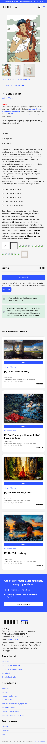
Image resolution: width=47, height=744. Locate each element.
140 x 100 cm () (14, 201)
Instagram (5, 730)
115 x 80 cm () (13, 193)
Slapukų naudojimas (9, 696)
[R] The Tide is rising (15, 553)
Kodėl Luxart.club (8, 700)
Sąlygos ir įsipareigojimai (11, 711)
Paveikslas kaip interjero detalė (13, 715)
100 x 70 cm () (13, 189)
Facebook (5, 727)
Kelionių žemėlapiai (9, 677)
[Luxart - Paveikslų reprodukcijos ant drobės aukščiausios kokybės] (9, 7)
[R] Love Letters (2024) (16, 371)
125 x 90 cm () (13, 197)
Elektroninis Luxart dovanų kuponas (23, 114)
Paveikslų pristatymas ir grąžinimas (15, 704)
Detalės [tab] (5, 133)
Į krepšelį (23, 277)
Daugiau (23, 362)
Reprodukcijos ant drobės (21, 79)
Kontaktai (5, 692)
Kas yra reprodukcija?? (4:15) (12, 85)
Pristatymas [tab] (7, 138)
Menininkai (6, 673)
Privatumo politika (8, 707)
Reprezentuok (40, 741)
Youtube (5, 734)
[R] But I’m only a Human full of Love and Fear (22, 437)
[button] (39, 7)
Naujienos (5, 688)
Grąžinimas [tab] (6, 143)
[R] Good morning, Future (18, 492)
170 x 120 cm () (14, 205)
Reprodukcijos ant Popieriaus (12, 669)
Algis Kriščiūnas (8, 98)
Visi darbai (5, 79)
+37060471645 (13, 2)
